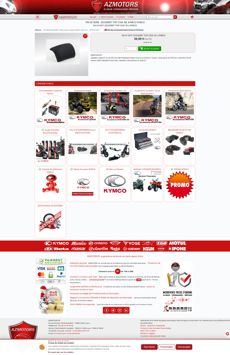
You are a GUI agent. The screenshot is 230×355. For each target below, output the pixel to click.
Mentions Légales (147, 333)
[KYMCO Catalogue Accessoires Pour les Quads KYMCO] (82, 106)
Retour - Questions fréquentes (152, 325)
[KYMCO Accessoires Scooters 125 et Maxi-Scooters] (147, 109)
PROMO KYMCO (181, 169)
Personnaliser (166, 347)
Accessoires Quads (82, 90)
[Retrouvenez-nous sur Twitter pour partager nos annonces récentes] (113, 310)
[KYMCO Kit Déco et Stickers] (115, 185)
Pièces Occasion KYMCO (84, 169)
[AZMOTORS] (50, 221)
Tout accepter (184, 347)
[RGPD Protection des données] (178, 275)
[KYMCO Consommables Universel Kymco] (50, 109)
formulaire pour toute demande (67, 333)
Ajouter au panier (151, 48)
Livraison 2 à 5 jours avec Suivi (83, 276)
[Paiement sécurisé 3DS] (52, 272)
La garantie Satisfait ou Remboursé (86, 286)
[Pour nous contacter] (178, 302)
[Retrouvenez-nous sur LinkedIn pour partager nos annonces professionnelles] (126, 310)
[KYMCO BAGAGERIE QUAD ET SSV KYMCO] (179, 144)
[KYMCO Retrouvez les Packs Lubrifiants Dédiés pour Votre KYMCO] (50, 148)
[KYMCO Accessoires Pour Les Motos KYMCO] (179, 106)
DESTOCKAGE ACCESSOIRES (50, 205)
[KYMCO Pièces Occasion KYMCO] (82, 185)
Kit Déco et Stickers (115, 169)
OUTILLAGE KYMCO (147, 130)
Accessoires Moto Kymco (179, 90)
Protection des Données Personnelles (155, 328)
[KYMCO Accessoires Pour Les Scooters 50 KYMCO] (115, 106)
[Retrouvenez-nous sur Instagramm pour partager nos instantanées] (120, 310)
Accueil (93, 17)
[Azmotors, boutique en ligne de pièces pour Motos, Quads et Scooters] (115, 5)
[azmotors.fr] (65, 17)
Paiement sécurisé (78, 263)
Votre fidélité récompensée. (82, 304)
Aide (131, 17)
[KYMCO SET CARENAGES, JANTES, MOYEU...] (179, 185)
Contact (121, 17)
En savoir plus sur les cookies (62, 352)
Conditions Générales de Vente (153, 336)
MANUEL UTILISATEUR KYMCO (147, 169)
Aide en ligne (87, 289)
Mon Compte (107, 17)
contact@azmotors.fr (80, 331)
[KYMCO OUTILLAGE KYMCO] (147, 140)
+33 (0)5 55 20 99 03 (65, 325)
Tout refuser (149, 347)
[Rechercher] (175, 17)
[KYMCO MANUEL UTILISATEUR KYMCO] (147, 181)
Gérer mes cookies (147, 331)
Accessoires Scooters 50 (115, 90)
